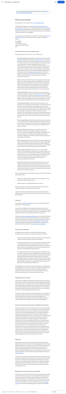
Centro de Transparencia (32, 391)
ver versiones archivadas (38, 22)
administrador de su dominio (34, 72)
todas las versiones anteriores (26, 12)
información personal (39, 59)
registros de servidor (39, 95)
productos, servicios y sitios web (40, 26)
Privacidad (18, 391)
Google (3, 391)
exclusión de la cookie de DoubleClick (38, 223)
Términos (23, 391)
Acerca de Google (11, 391)
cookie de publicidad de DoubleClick (29, 216)
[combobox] (58, 391)
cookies (40, 79)
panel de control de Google (27, 203)
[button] (2, 2)
